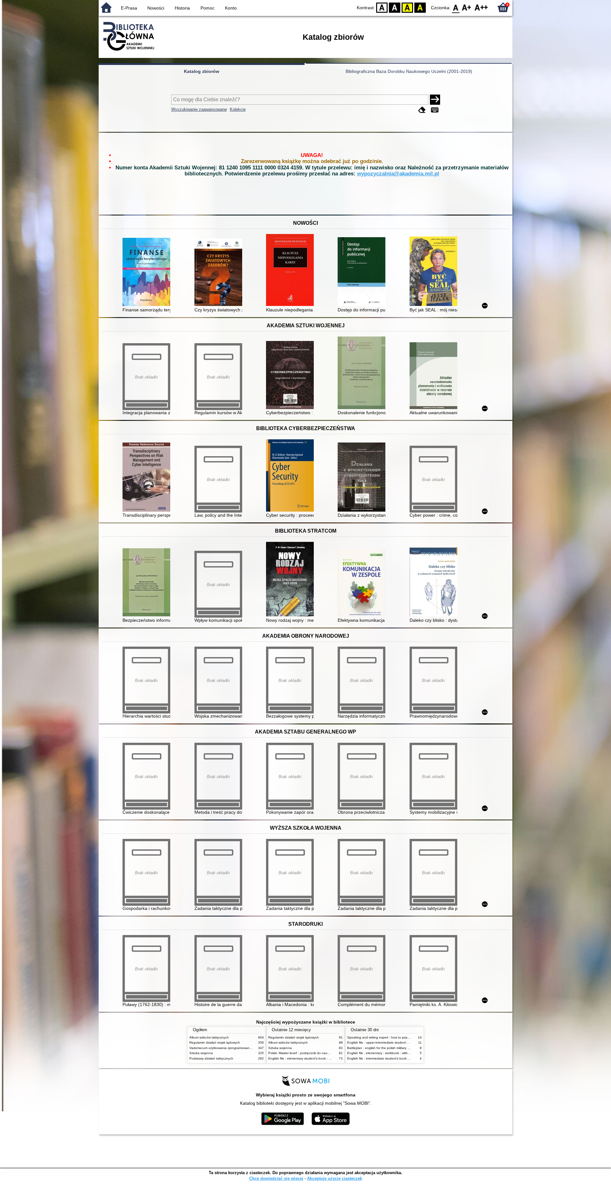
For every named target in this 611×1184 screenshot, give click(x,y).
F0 (456, 7)
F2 (481, 7)
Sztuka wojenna (201, 1053)
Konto (231, 8)
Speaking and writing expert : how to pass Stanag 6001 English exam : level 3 (404, 1037)
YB (407, 7)
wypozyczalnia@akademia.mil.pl (398, 174)
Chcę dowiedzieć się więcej (276, 1178)
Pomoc (207, 8)
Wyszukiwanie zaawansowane (199, 109)
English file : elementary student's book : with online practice (312, 1058)
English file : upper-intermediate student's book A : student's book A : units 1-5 (404, 1042)
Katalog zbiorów (201, 71)
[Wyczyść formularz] (422, 110)
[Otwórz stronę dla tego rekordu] (148, 272)
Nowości (155, 8)
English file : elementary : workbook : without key (382, 1053)
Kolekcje (238, 109)
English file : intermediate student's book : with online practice (392, 1058)
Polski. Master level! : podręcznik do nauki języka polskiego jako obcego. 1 (323, 1053)
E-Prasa (129, 8)
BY (420, 7)
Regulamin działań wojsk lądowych (214, 1042)
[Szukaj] (435, 100)
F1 (467, 7)
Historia (182, 8)
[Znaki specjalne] (435, 110)
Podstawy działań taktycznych (211, 1058)
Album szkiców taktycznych (209, 1037)
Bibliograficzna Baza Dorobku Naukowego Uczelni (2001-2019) (409, 71)
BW (394, 7)
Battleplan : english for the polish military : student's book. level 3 (394, 1048)
